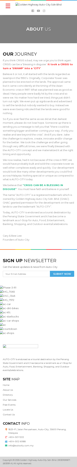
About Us (8, 389)
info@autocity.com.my (21, 445)
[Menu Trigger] (8, 6)
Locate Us (8, 409)
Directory (8, 394)
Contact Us (9, 414)
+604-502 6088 (17, 441)
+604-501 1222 (16, 437)
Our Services (9, 399)
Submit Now (62, 273)
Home (6, 385)
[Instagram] (44, 10)
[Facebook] (32, 10)
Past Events (9, 404)
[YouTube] (38, 10)
